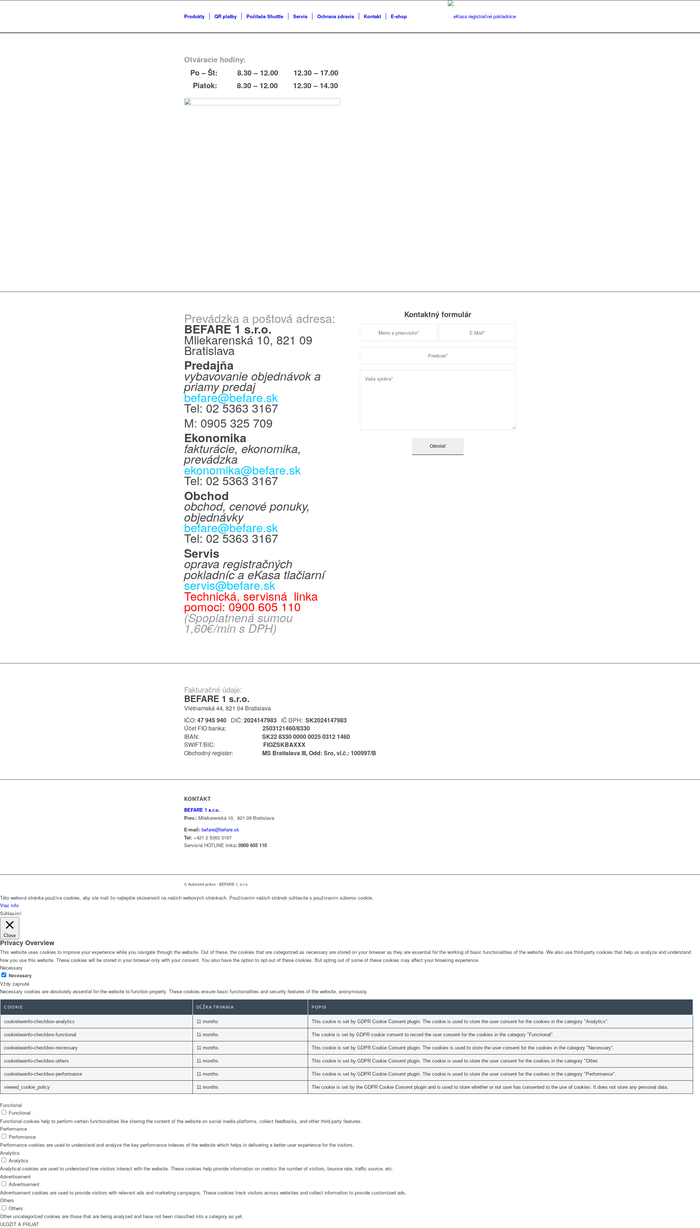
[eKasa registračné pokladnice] (482, 16)
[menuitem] (194, 16)
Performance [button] (13, 1128)
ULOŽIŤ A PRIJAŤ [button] (19, 1224)
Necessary (20, 975)
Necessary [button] (11, 967)
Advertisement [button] (15, 1176)
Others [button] (7, 1200)
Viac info (9, 905)
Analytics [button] (10, 1152)
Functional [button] (11, 1105)
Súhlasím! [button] (11, 913)
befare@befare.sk (231, 527)
